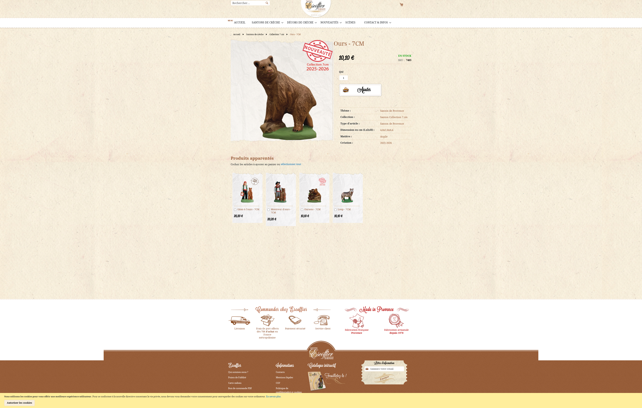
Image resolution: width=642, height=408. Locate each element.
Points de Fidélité (237, 377)
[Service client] (323, 320)
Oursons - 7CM (312, 209)
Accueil (237, 34)
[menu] (321, 22)
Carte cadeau (234, 382)
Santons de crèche (255, 34)
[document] (321, 400)
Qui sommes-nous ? (238, 372)
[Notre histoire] (356, 320)
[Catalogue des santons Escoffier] (327, 381)
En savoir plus (273, 396)
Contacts (280, 372)
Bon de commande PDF (240, 388)
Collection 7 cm (277, 34)
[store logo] (316, 8)
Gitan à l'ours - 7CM (248, 209)
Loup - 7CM (344, 209)
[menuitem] (239, 22)
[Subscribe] (384, 378)
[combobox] (250, 3)
